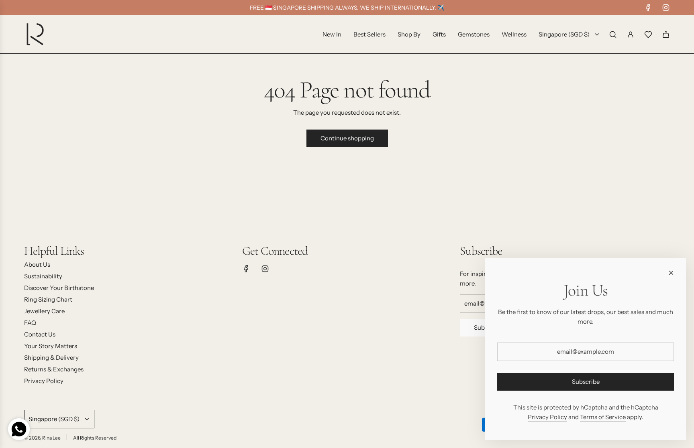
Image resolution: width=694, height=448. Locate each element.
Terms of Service (603, 417)
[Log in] (630, 34)
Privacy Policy (547, 417)
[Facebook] (648, 8)
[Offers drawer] (648, 34)
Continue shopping (347, 138)
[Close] (671, 273)
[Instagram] (666, 8)
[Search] (613, 34)
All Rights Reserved (94, 438)
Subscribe (586, 381)
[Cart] (666, 34)
